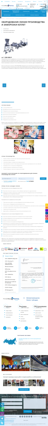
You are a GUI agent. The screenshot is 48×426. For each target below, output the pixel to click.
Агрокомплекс (6, 11)
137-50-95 (43, 5)
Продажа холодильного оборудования (9, 418)
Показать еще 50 (24, 389)
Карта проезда (20, 8)
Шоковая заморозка (34, 15)
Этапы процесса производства (9, 30)
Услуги (44, 15)
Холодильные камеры (43, 11)
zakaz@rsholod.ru (43, 8)
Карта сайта (26, 420)
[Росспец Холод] (8, 6)
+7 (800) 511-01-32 (43, 7)
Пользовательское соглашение (8, 421)
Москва (17, 5)
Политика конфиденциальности (8, 420)
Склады (36, 11)
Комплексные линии (20, 15)
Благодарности (28, 1)
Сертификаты (20, 1)
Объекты (34, 1)
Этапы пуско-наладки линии (8, 32)
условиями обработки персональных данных (10, 181)
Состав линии (6, 28)
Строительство (26, 11)
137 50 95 (30, 181)
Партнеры (14, 1)
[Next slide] (42, 274)
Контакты (40, 1)
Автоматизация (7, 15)
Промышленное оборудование (15, 11)
